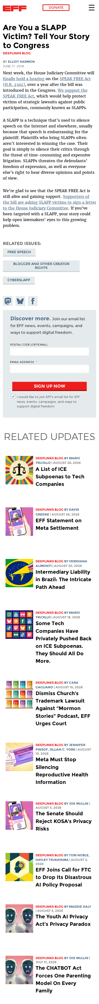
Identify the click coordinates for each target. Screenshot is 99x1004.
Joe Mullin (78, 803)
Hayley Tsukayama (52, 860)
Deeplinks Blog (49, 458)
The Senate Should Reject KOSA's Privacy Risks (64, 820)
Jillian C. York (62, 749)
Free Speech (19, 252)
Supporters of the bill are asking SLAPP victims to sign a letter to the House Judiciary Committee (49, 202)
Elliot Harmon (21, 61)
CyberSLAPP (18, 280)
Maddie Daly (80, 906)
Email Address (22, 361)
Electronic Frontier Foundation (16, 8)
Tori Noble (79, 855)
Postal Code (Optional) (28, 344)
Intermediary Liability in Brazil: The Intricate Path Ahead (63, 579)
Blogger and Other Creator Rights (41, 266)
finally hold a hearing (23, 78)
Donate (56, 7)
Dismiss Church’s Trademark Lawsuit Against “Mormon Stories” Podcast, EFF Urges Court (63, 708)
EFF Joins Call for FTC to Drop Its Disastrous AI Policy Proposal (64, 877)
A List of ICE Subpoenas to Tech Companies (60, 476)
